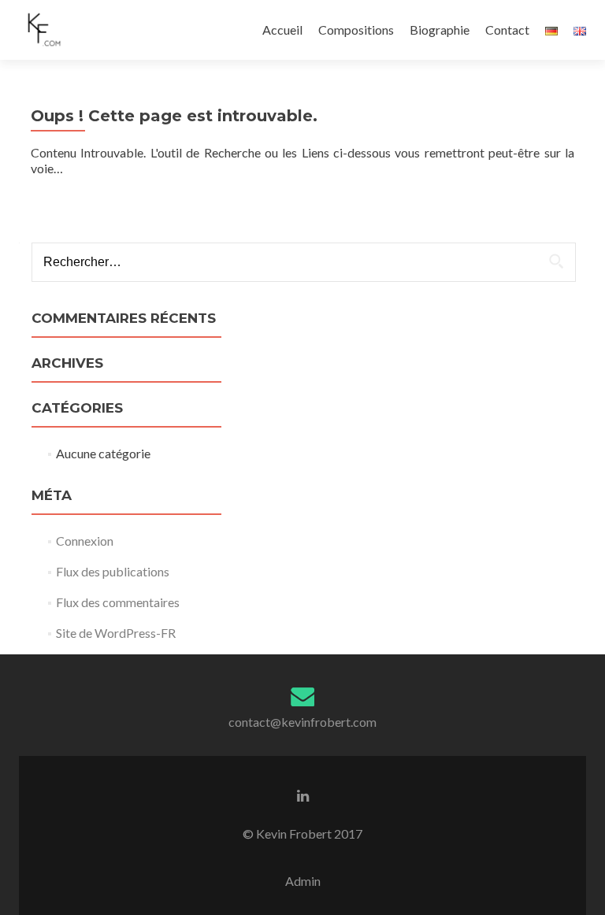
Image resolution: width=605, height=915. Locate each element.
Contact (507, 29)
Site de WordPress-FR (116, 632)
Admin (303, 880)
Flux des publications (112, 571)
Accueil (282, 29)
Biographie (440, 29)
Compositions (356, 29)
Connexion (84, 540)
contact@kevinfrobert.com (302, 721)
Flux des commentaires (118, 602)
